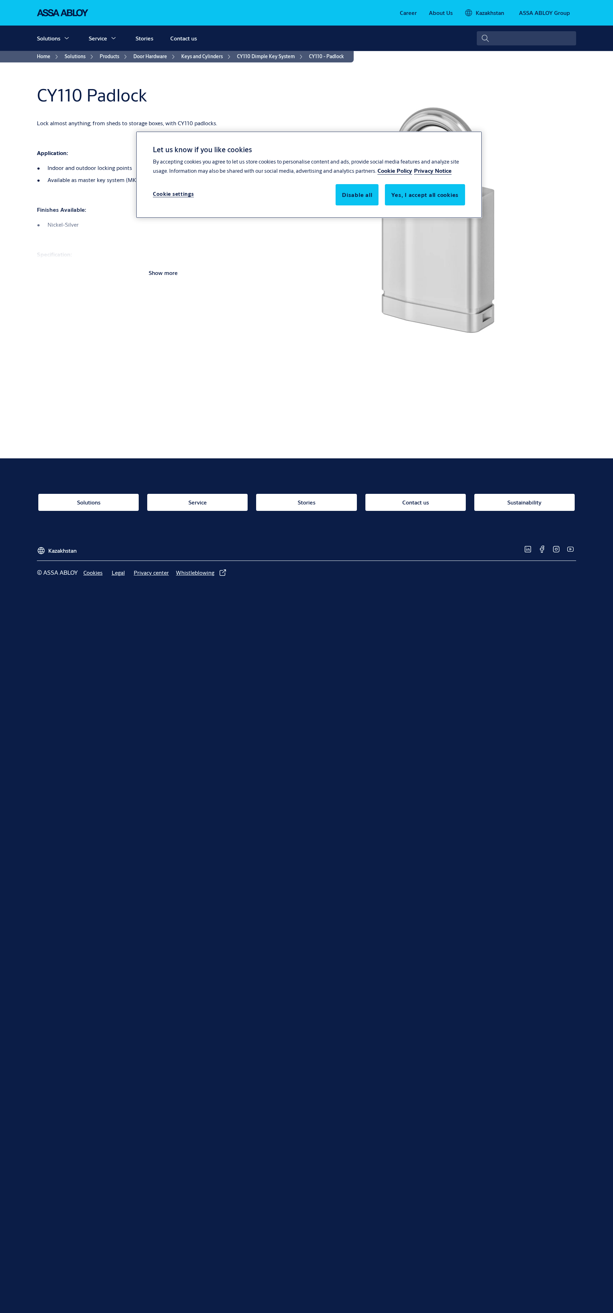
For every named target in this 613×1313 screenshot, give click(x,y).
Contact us (183, 38)
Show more (163, 272)
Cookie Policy (394, 171)
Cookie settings (173, 194)
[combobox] (526, 38)
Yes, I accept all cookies (425, 195)
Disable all (357, 195)
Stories (144, 38)
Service (98, 38)
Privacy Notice (433, 171)
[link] (408, 13)
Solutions (48, 38)
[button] (66, 38)
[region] (309, 174)
